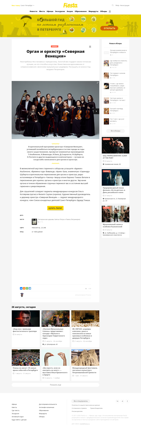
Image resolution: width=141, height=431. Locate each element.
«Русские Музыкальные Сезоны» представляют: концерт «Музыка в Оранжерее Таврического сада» (54, 333)
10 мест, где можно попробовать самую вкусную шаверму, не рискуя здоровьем (117, 87)
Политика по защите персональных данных (86, 405)
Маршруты (93, 11)
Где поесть (15, 410)
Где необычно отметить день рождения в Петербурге (118, 63)
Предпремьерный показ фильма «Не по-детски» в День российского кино (114, 190)
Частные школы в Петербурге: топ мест (117, 99)
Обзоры (103, 11)
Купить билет (55, 208)
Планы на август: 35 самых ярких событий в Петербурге (25, 369)
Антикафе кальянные (46, 407)
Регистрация (124, 5)
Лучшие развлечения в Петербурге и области (118, 51)
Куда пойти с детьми (19, 420)
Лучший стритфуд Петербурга (116, 110)
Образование (81, 11)
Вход (117, 5)
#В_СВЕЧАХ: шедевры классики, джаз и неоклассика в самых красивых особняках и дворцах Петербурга (82, 333)
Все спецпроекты (81, 401)
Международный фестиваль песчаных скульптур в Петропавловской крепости (84, 370)
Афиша (50, 11)
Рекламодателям (77, 411)
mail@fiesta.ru (85, 424)
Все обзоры (115, 131)
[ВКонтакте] (21, 288)
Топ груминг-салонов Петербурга (117, 74)
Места (42, 11)
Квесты (14, 407)
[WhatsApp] (27, 288)
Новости (33, 11)
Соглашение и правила (79, 408)
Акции (70, 11)
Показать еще (55, 385)
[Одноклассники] (24, 288)
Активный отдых (18, 417)
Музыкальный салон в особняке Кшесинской (113, 225)
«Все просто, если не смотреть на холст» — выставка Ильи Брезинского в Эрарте (55, 371)
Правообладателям (96, 408)
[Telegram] (30, 288)
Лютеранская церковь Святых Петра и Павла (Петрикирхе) (59, 219)
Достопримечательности (48, 404)
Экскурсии (60, 11)
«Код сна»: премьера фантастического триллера (25, 330)
